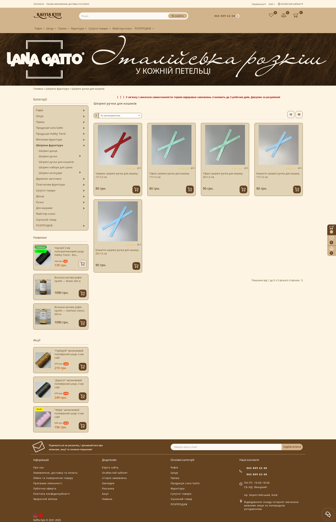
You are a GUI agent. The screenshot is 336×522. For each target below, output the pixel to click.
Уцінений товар (46, 219)
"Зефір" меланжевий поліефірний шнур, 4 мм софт (69, 413)
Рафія (38, 28)
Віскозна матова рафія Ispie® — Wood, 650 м (68, 279)
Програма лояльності (47, 483)
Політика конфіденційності (51, 493)
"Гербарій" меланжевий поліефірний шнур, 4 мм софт (69, 354)
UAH (271, 4)
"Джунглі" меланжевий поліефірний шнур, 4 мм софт (69, 384)
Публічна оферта (44, 488)
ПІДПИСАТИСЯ (292, 446)
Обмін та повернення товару (53, 478)
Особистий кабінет (291, 3)
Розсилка (108, 488)
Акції (105, 493)
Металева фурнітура (49, 139)
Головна (38, 88)
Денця (40, 196)
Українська (258, 4)
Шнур (50, 28)
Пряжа (62, 28)
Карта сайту (110, 467)
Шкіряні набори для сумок (56, 167)
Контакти (39, 3)
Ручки (40, 202)
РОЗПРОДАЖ (143, 28)
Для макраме (44, 208)
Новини (107, 499)
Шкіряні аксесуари (50, 173)
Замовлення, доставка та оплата (55, 472)
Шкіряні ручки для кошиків (56, 162)
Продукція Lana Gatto (49, 127)
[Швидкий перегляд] (138, 139)
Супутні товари (98, 28)
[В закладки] (138, 127)
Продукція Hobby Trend (50, 133)
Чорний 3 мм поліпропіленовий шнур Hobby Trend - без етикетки (69, 253)
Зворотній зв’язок (45, 499)
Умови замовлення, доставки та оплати (67, 3)
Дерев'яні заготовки (49, 178)
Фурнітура (77, 28)
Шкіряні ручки (48, 156)
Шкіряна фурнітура (49, 145)
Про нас (38, 467)
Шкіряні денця (48, 151)
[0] (283, 16)
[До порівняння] (137, 133)
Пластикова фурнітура (50, 184)
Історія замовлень (114, 478)
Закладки (108, 483)
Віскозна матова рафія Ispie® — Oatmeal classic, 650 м (69, 310)
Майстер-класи (122, 28)
